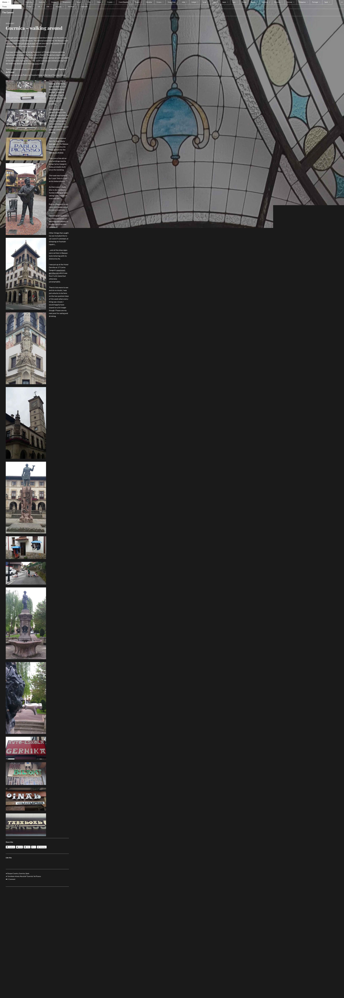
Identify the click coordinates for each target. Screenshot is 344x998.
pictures (35, 63)
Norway (289, 2)
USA (47, 7)
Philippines (302, 2)
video (51, 101)
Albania (4, 2)
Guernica (33, 38)
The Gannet (8, 12)
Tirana (4, 7)
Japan (224, 2)
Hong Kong (171, 2)
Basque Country (12, 873)
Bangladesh (67, 2)
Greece (159, 2)
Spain (326, 2)
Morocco (277, 2)
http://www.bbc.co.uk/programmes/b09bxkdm (24, 911)
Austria (53, 2)
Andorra (16, 2)
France (137, 2)
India (183, 2)
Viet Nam (71, 7)
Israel (204, 2)
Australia (42, 2)
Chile (89, 2)
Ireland (194, 2)
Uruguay (59, 7)
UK (39, 7)
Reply (9, 922)
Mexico (253, 2)
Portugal (315, 2)
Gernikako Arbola (28, 43)
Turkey (29, 7)
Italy (214, 2)
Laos (234, 2)
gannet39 (18, 900)
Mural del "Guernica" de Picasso (30, 876)
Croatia (109, 2)
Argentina (29, 2)
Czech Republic (124, 2)
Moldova (265, 2)
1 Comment (11, 879)
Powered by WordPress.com (12, 995)
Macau (244, 2)
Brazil (79, 2)
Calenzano (84, 7)
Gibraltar (149, 2)
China (99, 2)
